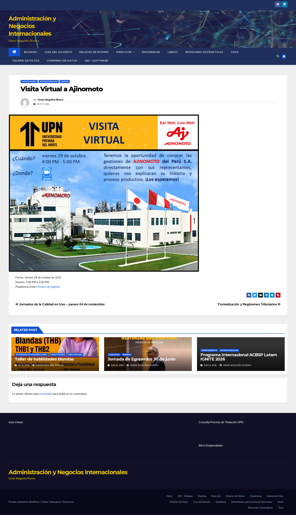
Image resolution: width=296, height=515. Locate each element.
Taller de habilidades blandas (44, 359)
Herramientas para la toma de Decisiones (251, 502)
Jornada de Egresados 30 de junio (141, 359)
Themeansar (67, 502)
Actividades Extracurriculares (31, 355)
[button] (277, 56)
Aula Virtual (16, 422)
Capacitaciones (29, 81)
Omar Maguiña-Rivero (50, 99)
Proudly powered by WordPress (24, 502)
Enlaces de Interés (94, 52)
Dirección (124, 52)
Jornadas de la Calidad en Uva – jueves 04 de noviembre (61, 304)
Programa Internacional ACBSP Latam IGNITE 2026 (238, 357)
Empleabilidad (75, 355)
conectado (45, 393)
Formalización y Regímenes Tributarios (248, 304)
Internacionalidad (49, 81)
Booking (30, 52)
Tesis (235, 52)
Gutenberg (221, 502)
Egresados (114, 355)
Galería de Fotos (25, 60)
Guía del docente (58, 52)
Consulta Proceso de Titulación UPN (221, 422)
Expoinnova (151, 52)
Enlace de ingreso (49, 286)
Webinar (65, 81)
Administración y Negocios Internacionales (32, 26)
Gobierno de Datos (62, 60)
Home (169, 496)
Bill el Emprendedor (211, 445)
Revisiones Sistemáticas (204, 52)
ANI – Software (96, 60)
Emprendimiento (209, 350)
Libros (173, 52)
